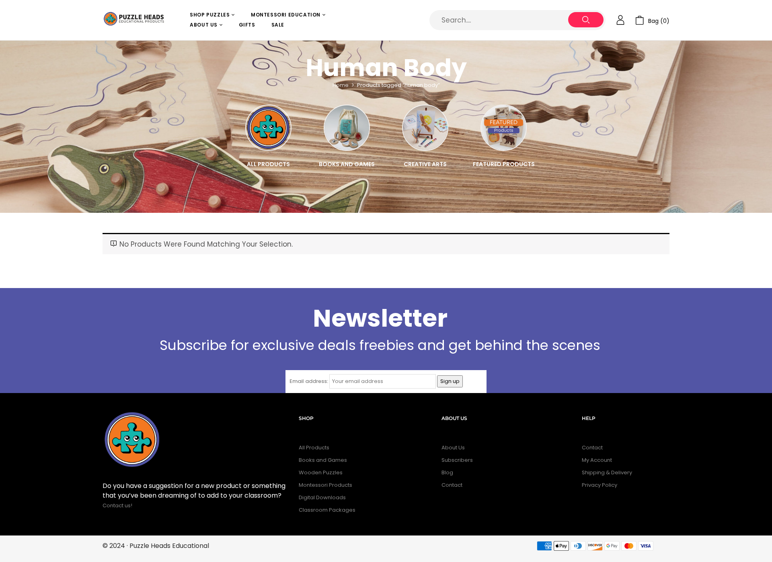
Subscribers (457, 460)
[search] (586, 19)
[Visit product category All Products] (268, 128)
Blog (447, 472)
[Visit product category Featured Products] (503, 128)
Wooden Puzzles (321, 472)
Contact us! (118, 505)
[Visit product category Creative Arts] (425, 128)
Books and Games (347, 164)
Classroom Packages (327, 510)
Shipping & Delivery (607, 472)
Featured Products (504, 164)
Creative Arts (425, 164)
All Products (268, 164)
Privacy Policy (599, 485)
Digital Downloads (322, 497)
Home (341, 85)
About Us (453, 447)
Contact (451, 485)
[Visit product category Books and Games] (347, 128)
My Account (597, 460)
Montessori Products (325, 485)
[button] (652, 20)
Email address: (309, 381)
